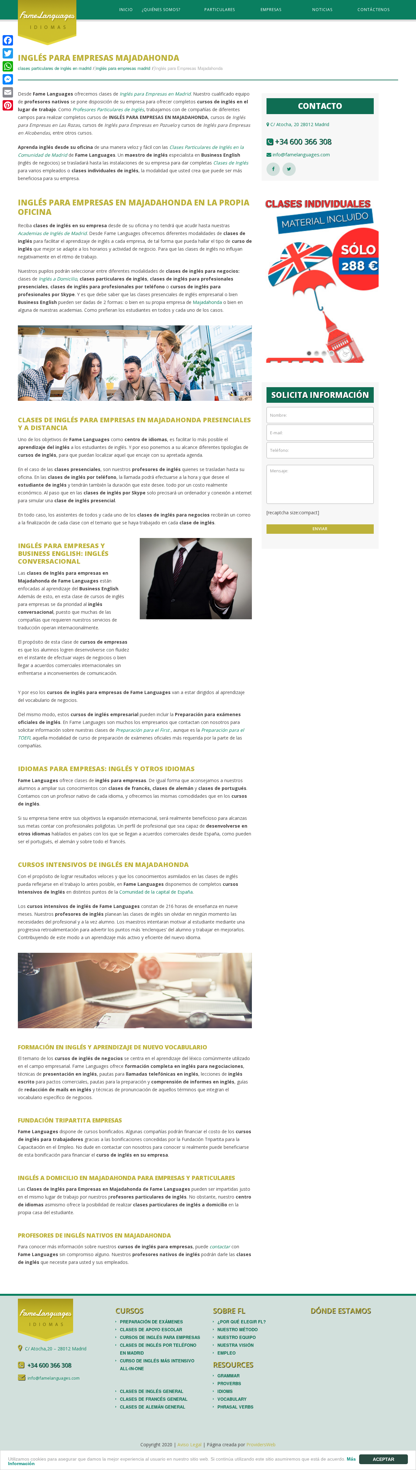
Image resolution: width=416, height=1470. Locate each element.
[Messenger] (7, 79)
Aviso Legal (189, 1444)
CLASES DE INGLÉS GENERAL (151, 1391)
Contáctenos (374, 9)
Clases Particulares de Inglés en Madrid (54, 68)
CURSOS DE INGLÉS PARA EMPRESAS (160, 1337)
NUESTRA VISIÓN (235, 1345)
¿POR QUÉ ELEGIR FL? (241, 1322)
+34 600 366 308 (302, 141)
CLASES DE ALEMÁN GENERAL (152, 1407)
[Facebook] (7, 40)
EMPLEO (226, 1353)
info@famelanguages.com (300, 154)
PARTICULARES (219, 9)
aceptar (383, 1459)
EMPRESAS (271, 9)
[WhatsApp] (7, 66)
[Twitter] (7, 53)
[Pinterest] (7, 105)
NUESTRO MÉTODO (237, 1329)
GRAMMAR (228, 1375)
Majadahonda (207, 302)
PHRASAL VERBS (235, 1407)
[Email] (7, 92)
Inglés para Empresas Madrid (123, 68)
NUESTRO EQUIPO (236, 1337)
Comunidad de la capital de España (156, 892)
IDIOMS (225, 1391)
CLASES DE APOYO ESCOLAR (151, 1329)
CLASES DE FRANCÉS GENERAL (154, 1399)
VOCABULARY (232, 1399)
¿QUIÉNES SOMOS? (161, 9)
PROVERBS (229, 1383)
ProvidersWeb (261, 1444)
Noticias (322, 9)
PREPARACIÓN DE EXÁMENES (151, 1322)
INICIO (126, 9)
